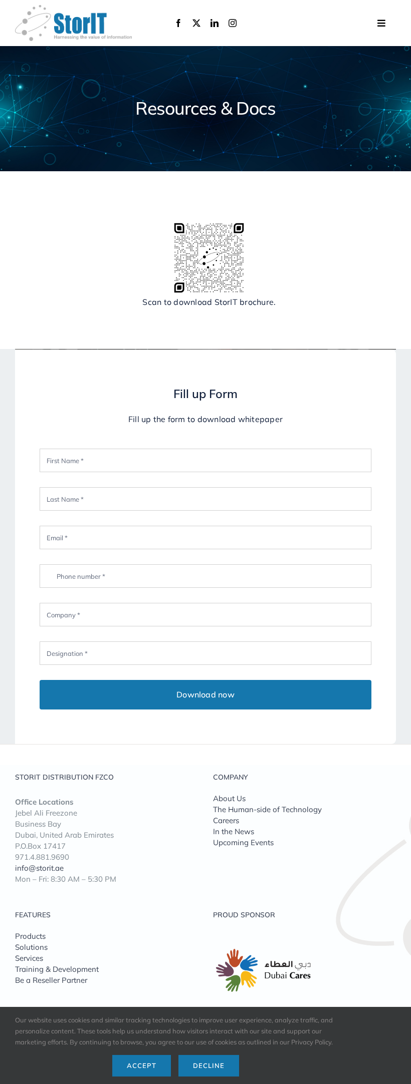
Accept (141, 1065)
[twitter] (196, 23)
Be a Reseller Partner (51, 980)
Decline (209, 1065)
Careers (226, 820)
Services (29, 958)
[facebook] (178, 23)
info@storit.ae (39, 868)
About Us (229, 798)
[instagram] (233, 23)
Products (30, 936)
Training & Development (57, 969)
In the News (233, 831)
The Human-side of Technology (267, 809)
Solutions (31, 947)
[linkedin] (215, 23)
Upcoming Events (243, 842)
